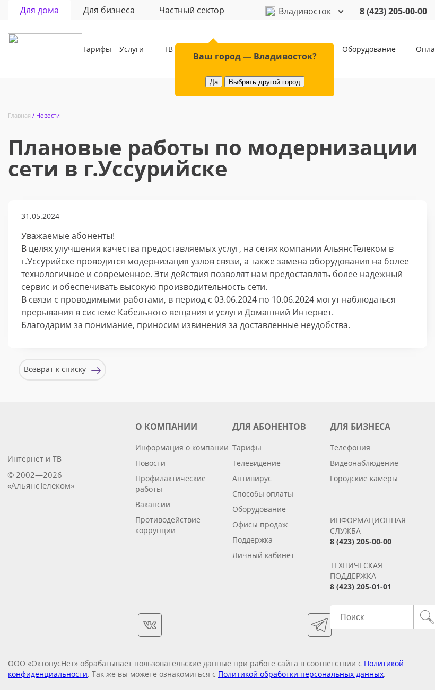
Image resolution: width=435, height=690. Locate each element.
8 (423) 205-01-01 (361, 586)
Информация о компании (182, 448)
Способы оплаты (262, 494)
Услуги (131, 49)
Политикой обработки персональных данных (301, 674)
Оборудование (369, 49)
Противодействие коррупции (168, 525)
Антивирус (252, 478)
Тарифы (96, 49)
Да (214, 82)
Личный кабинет (263, 555)
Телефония (350, 448)
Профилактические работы (170, 483)
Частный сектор (191, 10)
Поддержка (252, 540)
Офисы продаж (260, 524)
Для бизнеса (109, 10)
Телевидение (256, 463)
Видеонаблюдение (364, 463)
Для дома (39, 10)
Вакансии (152, 504)
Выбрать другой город (264, 82)
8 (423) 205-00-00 (393, 11)
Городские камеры (364, 478)
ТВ (168, 49)
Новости (150, 463)
